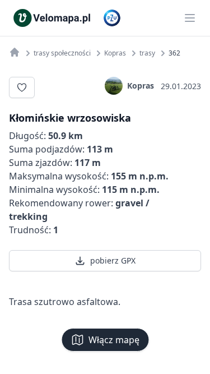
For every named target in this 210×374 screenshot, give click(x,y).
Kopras (140, 85)
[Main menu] (190, 18)
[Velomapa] (14, 52)
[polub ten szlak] (22, 87)
